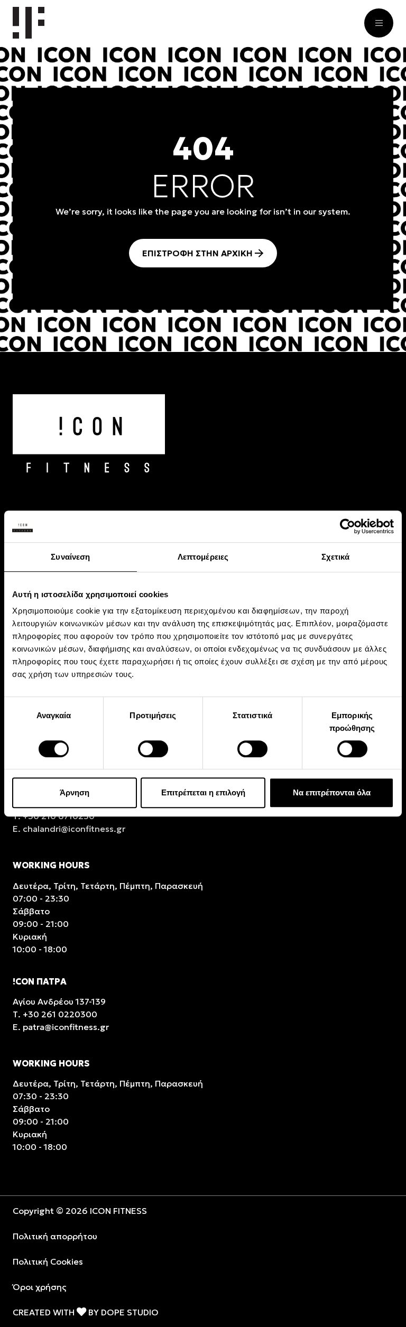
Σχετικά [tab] (335, 556)
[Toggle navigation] (378, 23)
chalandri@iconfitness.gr (74, 828)
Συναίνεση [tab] (70, 556)
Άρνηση (74, 792)
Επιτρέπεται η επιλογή (203, 792)
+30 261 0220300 (60, 1014)
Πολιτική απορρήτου (55, 1236)
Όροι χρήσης (39, 1287)
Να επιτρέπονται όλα (332, 792)
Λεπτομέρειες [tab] (203, 556)
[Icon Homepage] (28, 22)
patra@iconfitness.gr (66, 1027)
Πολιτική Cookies (48, 1261)
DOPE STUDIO (130, 1312)
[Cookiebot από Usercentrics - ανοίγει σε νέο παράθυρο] (347, 526)
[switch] (153, 748)
